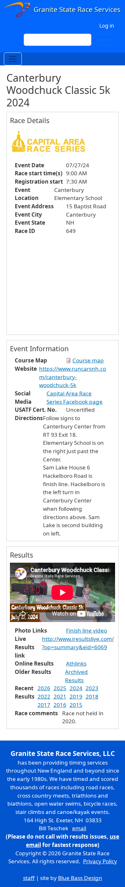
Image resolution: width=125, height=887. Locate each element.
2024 (76, 688)
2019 (76, 696)
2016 (60, 705)
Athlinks (76, 663)
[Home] (62, 9)
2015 (76, 705)
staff (29, 878)
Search (104, 39)
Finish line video (86, 630)
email (79, 828)
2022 (44, 696)
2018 (92, 696)
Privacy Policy (100, 861)
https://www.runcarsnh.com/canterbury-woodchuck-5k (72, 377)
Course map (88, 360)
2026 (44, 688)
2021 (60, 696)
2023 (92, 688)
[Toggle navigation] (13, 59)
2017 (44, 705)
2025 (60, 688)
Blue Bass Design (80, 878)
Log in (106, 25)
